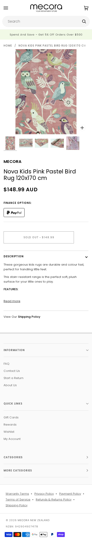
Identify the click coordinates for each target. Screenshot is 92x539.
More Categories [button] (18, 470)
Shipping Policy (16, 505)
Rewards (10, 424)
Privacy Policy (44, 494)
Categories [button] (13, 457)
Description (14, 256)
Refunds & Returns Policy (53, 499)
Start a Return (13, 378)
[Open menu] (10, 8)
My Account (12, 439)
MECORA (12, 161)
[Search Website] (84, 21)
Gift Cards (11, 417)
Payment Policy (70, 494)
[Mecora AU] (46, 8)
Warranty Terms (17, 494)
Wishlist (9, 432)
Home (8, 45)
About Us (10, 385)
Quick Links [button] (13, 403)
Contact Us (12, 371)
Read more (12, 301)
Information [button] (14, 350)
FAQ (6, 364)
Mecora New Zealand (34, 520)
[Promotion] (46, 35)
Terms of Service (18, 499)
